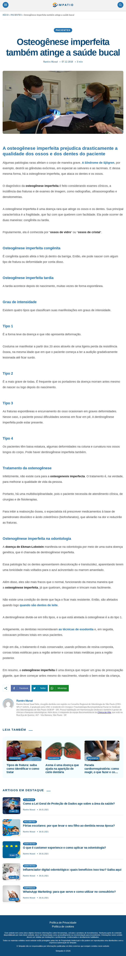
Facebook (23, 688)
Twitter (43, 688)
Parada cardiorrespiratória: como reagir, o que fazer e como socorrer (101, 768)
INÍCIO (6, 15)
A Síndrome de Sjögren (98, 162)
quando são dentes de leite (39, 605)
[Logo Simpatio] (63, 4)
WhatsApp (62, 688)
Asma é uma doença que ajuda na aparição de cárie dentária (62, 768)
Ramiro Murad (50, 62)
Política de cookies (63, 926)
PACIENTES (16, 15)
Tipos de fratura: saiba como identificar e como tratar (23, 768)
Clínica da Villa (104, 712)
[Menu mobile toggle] (6, 5)
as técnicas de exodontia (76, 629)
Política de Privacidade (63, 922)
